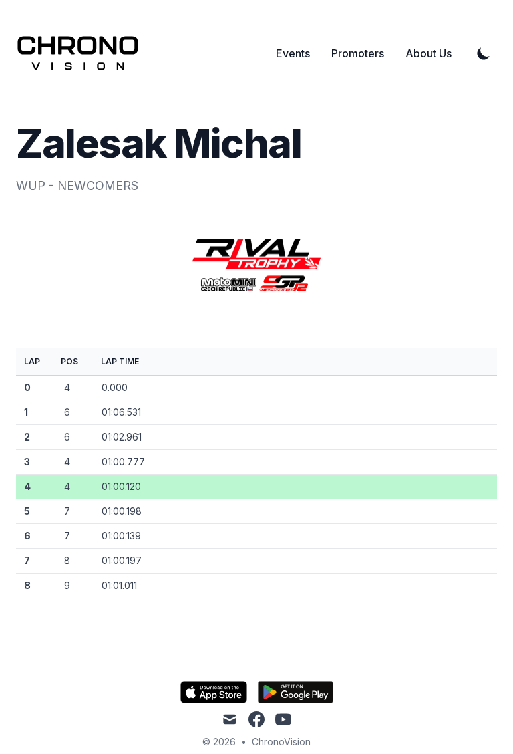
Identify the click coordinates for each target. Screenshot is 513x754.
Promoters (357, 53)
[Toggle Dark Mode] (483, 53)
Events (293, 53)
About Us (428, 53)
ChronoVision (281, 741)
